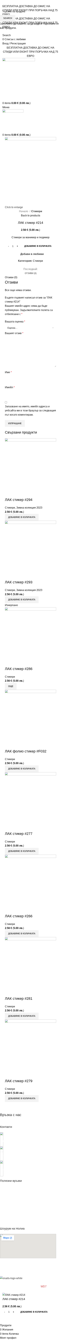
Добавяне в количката (37, 246)
